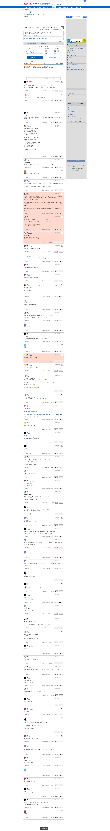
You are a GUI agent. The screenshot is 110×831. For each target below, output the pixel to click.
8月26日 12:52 (57, 299)
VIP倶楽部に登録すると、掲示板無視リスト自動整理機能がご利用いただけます (37, 38)
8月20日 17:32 (57, 698)
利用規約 (74, 166)
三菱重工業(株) (71, 93)
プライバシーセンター (80, 165)
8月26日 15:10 (57, 232)
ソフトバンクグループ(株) (74, 59)
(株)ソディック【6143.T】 (35, 14)
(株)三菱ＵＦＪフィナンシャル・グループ (77, 69)
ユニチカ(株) (71, 62)
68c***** (28, 770)
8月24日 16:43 (57, 517)
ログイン (41, 4)
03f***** (27, 540)
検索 (85, 1)
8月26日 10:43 (57, 333)
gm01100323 (29, 233)
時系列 (33, 43)
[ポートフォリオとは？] (30, 12)
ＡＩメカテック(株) (72, 91)
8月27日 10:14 (57, 125)
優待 (42, 43)
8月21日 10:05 (57, 631)
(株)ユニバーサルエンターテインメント (77, 95)
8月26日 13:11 (57, 264)
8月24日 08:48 (57, 539)
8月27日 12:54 (57, 94)
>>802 (25, 597)
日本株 (29, 7)
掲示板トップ (26, 9)
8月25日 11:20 (57, 432)
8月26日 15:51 (57, 216)
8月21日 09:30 (57, 656)
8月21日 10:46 (57, 605)
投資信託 (44, 7)
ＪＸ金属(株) (71, 57)
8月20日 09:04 (57, 735)
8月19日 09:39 (57, 788)
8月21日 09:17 (57, 688)
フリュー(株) (70, 98)
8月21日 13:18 (57, 571)
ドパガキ (28, 265)
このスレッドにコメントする (34, 57)
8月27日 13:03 (57, 81)
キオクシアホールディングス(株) (75, 48)
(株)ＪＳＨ (70, 107)
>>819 (25, 448)
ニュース (49, 7)
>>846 (25, 84)
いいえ (61, 90)
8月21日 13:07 (57, 583)
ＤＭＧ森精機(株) (71, 111)
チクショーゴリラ (30, 646)
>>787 (25, 791)
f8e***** (27, 325)
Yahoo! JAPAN (80, 164)
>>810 (25, 586)
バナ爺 (27, 95)
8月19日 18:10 (57, 744)
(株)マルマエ (70, 100)
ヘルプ (78, 166)
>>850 (25, 115)
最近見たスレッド (27, 16)
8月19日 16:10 (57, 757)
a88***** (28, 181)
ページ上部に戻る (76, 160)
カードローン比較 (77, 7)
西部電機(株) (70, 114)
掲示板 (53, 7)
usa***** (28, 82)
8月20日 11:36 (57, 708)
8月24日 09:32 (57, 528)
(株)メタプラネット (72, 55)
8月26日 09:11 (57, 354)
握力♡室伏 (28, 256)
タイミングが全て (30, 246)
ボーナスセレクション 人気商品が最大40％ (53, 4)
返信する (28, 90)
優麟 (27, 406)
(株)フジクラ (71, 52)
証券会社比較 (59, 7)
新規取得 (48, 3)
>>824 (25, 435)
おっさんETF (29, 355)
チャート (29, 43)
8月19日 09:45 (57, 778)
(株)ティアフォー (72, 67)
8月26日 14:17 (57, 245)
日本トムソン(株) (71, 116)
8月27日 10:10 (57, 159)
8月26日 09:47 (57, 344)
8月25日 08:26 (57, 491)
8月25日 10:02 (57, 456)
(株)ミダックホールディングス (75, 118)
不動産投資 (65, 7)
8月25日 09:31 (57, 470)
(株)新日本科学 (71, 109)
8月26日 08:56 (57, 394)
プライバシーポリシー (72, 165)
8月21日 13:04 (57, 594)
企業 (45, 43)
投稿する (43, 828)
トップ (25, 7)
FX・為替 (39, 7)
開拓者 (27, 194)
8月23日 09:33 (57, 560)
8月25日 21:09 (57, 405)
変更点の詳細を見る (36, 35)
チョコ (27, 346)
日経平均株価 (71, 50)
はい (56, 90)
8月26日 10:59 (57, 312)
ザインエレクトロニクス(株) (74, 121)
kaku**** (28, 172)
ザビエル (28, 619)
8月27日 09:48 (57, 170)
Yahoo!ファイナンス (73, 164)
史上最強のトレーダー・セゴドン (33, 126)
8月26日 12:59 (57, 284)
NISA (72, 7)
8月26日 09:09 (57, 364)
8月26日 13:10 (57, 274)
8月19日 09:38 (57, 799)
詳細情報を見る (52, 57)
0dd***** (28, 657)
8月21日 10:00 (57, 645)
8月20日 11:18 (57, 717)
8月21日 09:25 (57, 666)
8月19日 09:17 (57, 810)
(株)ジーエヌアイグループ (74, 64)
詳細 (25, 43)
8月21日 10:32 (57, 618)
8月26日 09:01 (57, 375)
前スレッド (61, 41)
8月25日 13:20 (57, 422)
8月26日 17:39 (57, 193)
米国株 (34, 7)
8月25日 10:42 (57, 445)
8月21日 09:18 (57, 677)
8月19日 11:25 (57, 768)
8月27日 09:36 (57, 180)
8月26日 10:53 (57, 323)
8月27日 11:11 (57, 112)
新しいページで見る (27, 35)
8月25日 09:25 (57, 480)
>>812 (25, 574)
